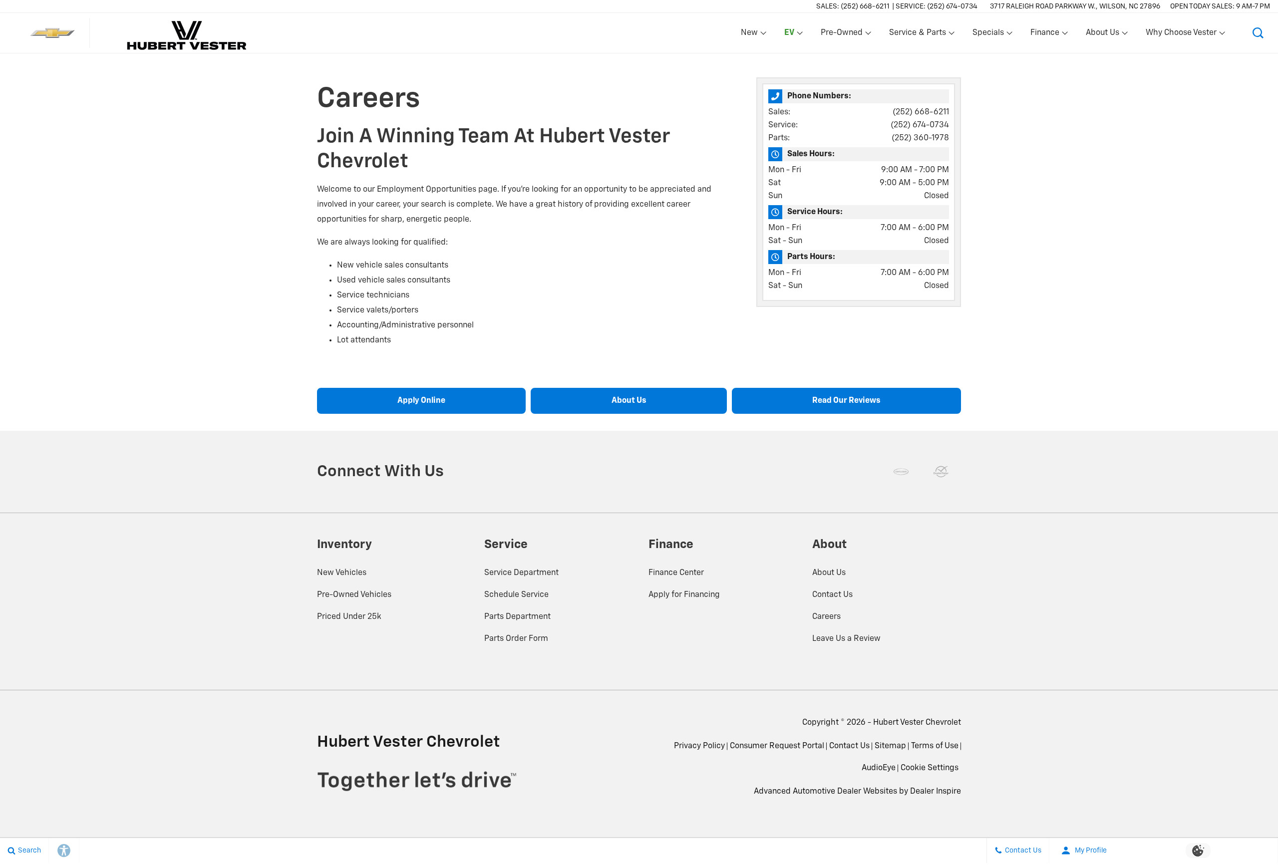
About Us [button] (1102, 35)
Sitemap (890, 746)
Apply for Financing (684, 595)
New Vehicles (341, 573)
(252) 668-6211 (921, 112)
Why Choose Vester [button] (1181, 35)
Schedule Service (516, 595)
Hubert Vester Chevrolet (917, 723)
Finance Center (676, 573)
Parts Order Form (516, 639)
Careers (826, 617)
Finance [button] (1044, 35)
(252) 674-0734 (920, 125)
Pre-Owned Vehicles (354, 595)
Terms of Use (934, 746)
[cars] (901, 472)
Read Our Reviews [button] (846, 401)
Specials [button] (988, 35)
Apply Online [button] (421, 401)
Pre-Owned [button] (841, 35)
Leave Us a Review (846, 639)
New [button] (750, 35)
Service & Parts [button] (917, 35)
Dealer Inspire (935, 792)
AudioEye (879, 768)
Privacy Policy (699, 746)
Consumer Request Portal (777, 746)
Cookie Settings (929, 768)
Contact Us (832, 595)
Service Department (521, 573)
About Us (829, 573)
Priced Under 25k (349, 617)
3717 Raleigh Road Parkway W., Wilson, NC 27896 (1075, 6)
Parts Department (517, 617)
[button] (787, 33)
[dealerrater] (941, 472)
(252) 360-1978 (920, 138)
